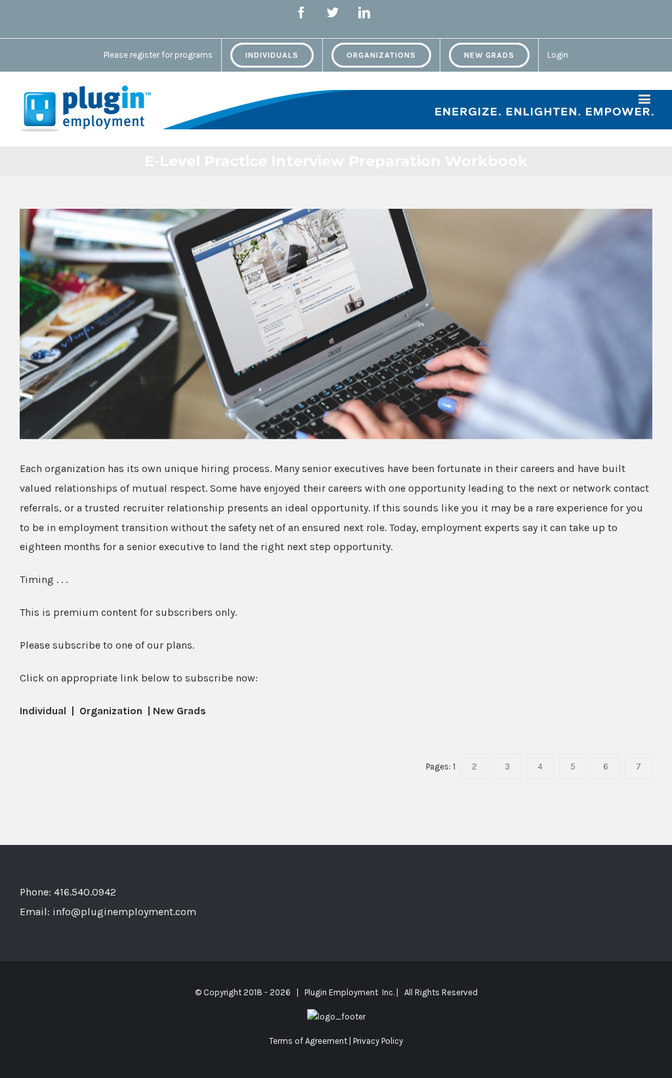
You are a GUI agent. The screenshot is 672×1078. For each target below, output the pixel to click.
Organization (112, 710)
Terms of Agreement (308, 1041)
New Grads (179, 710)
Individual (44, 710)
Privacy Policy (378, 1041)
